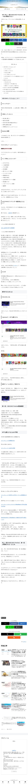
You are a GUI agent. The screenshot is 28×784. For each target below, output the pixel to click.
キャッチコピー (8, 68)
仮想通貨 (4, 617)
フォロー (15, 265)
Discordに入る (8, 82)
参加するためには (7, 80)
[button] (18, 43)
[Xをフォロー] (7, 634)
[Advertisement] (14, 600)
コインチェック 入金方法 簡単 (8, 448)
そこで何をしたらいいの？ (10, 74)
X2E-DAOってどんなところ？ (10, 66)
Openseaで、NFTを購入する (11, 83)
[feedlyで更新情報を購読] (20, 634)
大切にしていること (9, 70)
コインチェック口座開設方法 (8, 440)
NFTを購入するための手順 (9, 89)
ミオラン (14, 750)
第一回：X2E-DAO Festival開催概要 (11, 87)
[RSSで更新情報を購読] (14, 637)
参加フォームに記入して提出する (12, 85)
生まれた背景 (7, 72)
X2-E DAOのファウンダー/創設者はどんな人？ (14, 76)
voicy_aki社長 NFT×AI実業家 (8, 227)
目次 (12, 64)
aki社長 (10, 212)
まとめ (6, 78)
